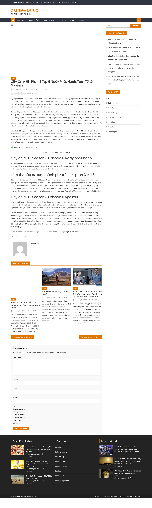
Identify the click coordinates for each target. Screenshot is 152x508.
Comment (18, 357)
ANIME (72, 20)
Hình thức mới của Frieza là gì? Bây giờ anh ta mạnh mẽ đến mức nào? (38, 463)
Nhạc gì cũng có (114, 117)
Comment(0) (43, 89)
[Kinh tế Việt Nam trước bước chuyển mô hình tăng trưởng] (106, 450)
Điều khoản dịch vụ (63, 2)
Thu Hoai (31, 89)
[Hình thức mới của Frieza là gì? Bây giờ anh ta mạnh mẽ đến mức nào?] (17, 464)
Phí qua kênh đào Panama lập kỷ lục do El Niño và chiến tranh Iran (124, 49)
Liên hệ (74, 2)
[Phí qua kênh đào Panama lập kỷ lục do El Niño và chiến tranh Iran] (106, 461)
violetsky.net (32, 496)
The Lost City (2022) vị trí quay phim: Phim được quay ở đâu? (25, 305)
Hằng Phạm (118, 466)
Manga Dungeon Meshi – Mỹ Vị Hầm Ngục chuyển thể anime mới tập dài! (39, 449)
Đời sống (62, 20)
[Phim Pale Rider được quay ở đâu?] (56, 277)
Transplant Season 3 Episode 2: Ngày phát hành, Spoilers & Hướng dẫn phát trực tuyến (87, 294)
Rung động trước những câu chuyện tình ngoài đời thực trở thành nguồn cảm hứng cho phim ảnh (91, 337)
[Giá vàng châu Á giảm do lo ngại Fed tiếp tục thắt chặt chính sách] (106, 473)
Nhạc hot (111, 122)
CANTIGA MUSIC (24, 10)
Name (16, 379)
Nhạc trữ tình (35, 20)
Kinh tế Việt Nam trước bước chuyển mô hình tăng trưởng (123, 41)
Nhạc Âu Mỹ (112, 112)
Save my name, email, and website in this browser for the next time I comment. (19, 416)
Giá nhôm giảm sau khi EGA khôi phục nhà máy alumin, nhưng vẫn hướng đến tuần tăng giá (124, 68)
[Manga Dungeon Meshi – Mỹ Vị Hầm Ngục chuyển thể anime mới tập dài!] (17, 450)
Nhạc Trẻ (21, 20)
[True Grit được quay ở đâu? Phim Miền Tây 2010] (17, 479)
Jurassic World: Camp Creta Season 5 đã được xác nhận (24, 337)
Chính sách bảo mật (47, 2)
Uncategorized (114, 132)
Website (16, 397)
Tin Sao (81, 20)
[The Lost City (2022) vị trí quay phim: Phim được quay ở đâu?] (25, 282)
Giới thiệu (35, 2)
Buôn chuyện (49, 20)
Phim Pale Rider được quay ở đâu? (56, 292)
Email (15, 388)
